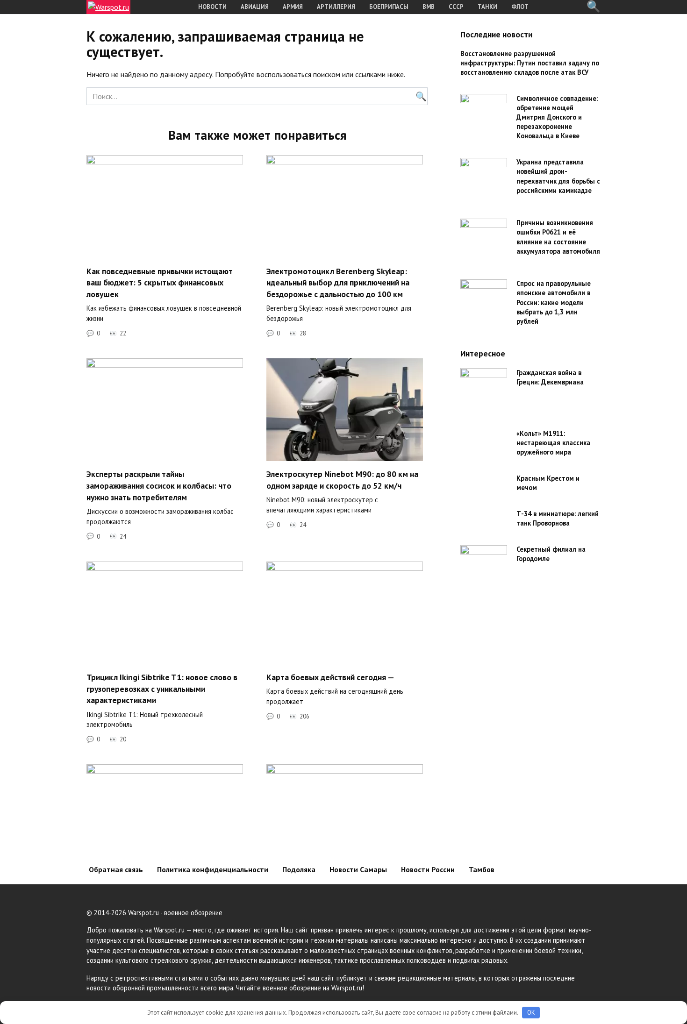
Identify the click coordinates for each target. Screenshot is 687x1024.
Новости (212, 7)
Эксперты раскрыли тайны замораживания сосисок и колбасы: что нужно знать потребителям (158, 485)
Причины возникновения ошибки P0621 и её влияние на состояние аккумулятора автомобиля (558, 237)
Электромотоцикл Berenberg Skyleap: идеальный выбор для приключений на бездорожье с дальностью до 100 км (337, 282)
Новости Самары (358, 869)
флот (520, 7)
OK (531, 1013)
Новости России (428, 869)
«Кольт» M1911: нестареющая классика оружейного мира (553, 442)
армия (293, 7)
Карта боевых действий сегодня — (330, 677)
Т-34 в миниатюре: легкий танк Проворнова (557, 519)
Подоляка (298, 869)
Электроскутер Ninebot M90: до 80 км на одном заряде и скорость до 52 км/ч (342, 480)
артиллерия (336, 7)
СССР (456, 7)
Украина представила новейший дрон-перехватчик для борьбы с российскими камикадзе (558, 176)
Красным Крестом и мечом (548, 483)
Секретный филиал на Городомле (551, 554)
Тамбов (481, 869)
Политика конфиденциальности (212, 869)
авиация (255, 7)
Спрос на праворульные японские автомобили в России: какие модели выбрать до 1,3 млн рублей (553, 302)
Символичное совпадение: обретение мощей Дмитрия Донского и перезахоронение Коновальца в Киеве (557, 117)
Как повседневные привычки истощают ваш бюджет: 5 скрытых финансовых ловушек (159, 282)
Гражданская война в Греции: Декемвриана (550, 377)
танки (487, 7)
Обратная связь (116, 869)
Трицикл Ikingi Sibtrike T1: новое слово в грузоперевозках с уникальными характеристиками (161, 688)
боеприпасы (388, 7)
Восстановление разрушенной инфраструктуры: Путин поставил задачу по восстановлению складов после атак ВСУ (529, 63)
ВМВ (428, 7)
